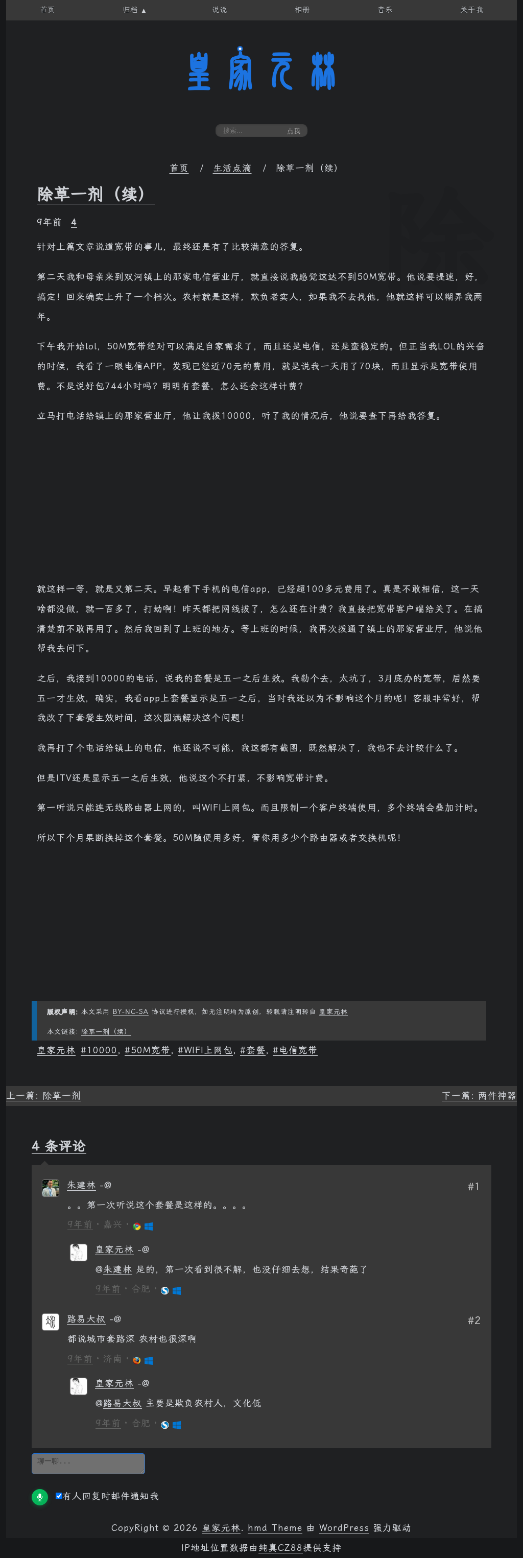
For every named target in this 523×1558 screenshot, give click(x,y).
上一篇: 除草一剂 (43, 1096)
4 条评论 (59, 1145)
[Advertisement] (261, 507)
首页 (179, 168)
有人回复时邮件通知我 (110, 1496)
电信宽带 (298, 1050)
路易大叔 (86, 1319)
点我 (293, 131)
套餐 (256, 1050)
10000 (102, 1050)
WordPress (344, 1528)
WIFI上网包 (208, 1050)
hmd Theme (275, 1528)
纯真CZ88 (280, 1548)
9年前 (80, 1224)
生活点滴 (232, 168)
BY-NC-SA (131, 1012)
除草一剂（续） (96, 194)
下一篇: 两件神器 (479, 1096)
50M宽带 (151, 1050)
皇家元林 (261, 71)
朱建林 (81, 1185)
